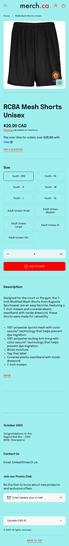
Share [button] (7, 375)
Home (7, 16)
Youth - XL (50, 198)
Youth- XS (50, 176)
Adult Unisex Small (19, 211)
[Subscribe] (61, 497)
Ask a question (13, 149)
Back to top (34, 540)
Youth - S (18, 187)
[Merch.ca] (34, 5)
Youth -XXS (18, 176)
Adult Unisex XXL (18, 237)
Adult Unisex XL (50, 225)
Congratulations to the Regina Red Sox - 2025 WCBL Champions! (18, 437)
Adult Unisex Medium (50, 211)
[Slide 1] (34, 92)
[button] (5, 6)
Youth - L (18, 198)
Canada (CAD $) (16, 520)
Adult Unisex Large (18, 225)
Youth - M (50, 187)
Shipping (8, 130)
